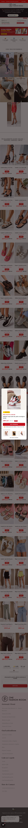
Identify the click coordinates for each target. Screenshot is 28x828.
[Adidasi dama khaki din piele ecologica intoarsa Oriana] (6, 433)
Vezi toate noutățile (14, 437)
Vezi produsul (14, 424)
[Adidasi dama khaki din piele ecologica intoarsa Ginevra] (21, 433)
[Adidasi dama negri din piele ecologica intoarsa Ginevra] (14, 433)
